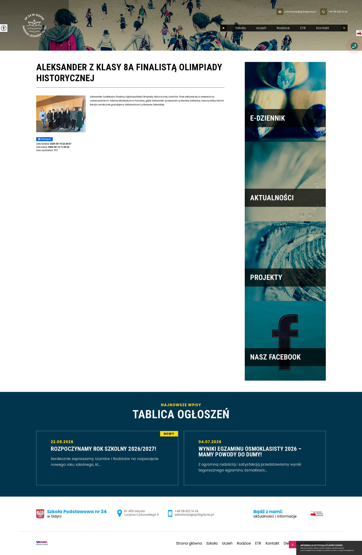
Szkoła (240, 28)
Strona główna (223, 28)
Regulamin (316, 514)
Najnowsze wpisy (181, 411)
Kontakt (322, 28)
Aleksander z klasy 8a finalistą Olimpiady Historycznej (129, 72)
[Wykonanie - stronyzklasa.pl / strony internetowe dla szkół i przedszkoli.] (42, 543)
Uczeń (261, 28)
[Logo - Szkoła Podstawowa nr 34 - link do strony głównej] (34, 25)
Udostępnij (46, 139)
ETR (303, 28)
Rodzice (283, 28)
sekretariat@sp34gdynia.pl (300, 11)
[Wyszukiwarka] (344, 28)
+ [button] (353, 488)
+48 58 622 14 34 (338, 11)
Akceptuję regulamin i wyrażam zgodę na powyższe (333, 529)
